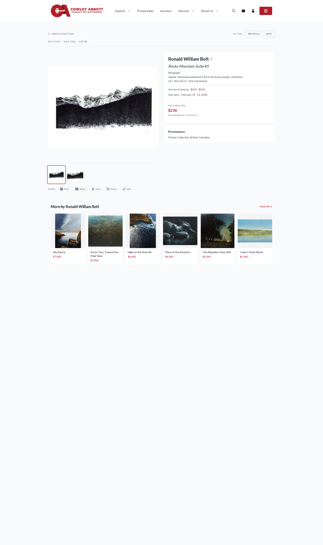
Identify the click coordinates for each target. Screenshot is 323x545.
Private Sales (145, 11)
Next (269, 33)
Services (183, 11)
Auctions (166, 11)
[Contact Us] (243, 10)
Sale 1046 (69, 41)
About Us (207, 11)
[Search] (233, 10)
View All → (266, 206)
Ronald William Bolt (188, 59)
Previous (254, 33)
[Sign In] (253, 10)
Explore (120, 11)
